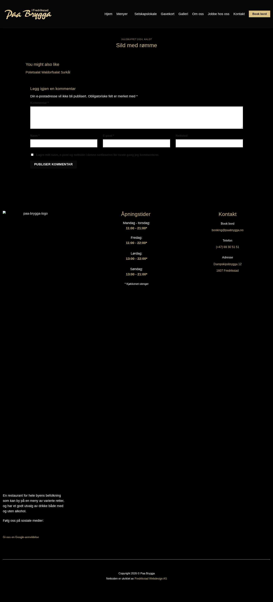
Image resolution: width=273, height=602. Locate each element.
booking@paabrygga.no (227, 230)
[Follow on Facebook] (4, 530)
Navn (35, 135)
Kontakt (239, 14)
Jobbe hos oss (218, 14)
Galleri (183, 14)
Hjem (108, 14)
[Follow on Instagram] (10, 530)
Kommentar (39, 102)
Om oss (198, 14)
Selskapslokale (145, 14)
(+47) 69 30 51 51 (227, 247)
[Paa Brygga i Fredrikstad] (28, 14)
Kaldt (148, 39)
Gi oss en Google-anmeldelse (21, 537)
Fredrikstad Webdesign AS (151, 578)
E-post (108, 135)
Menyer (122, 14)
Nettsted (182, 135)
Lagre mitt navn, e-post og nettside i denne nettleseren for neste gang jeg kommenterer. (97, 154)
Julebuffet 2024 (132, 39)
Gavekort (167, 14)
